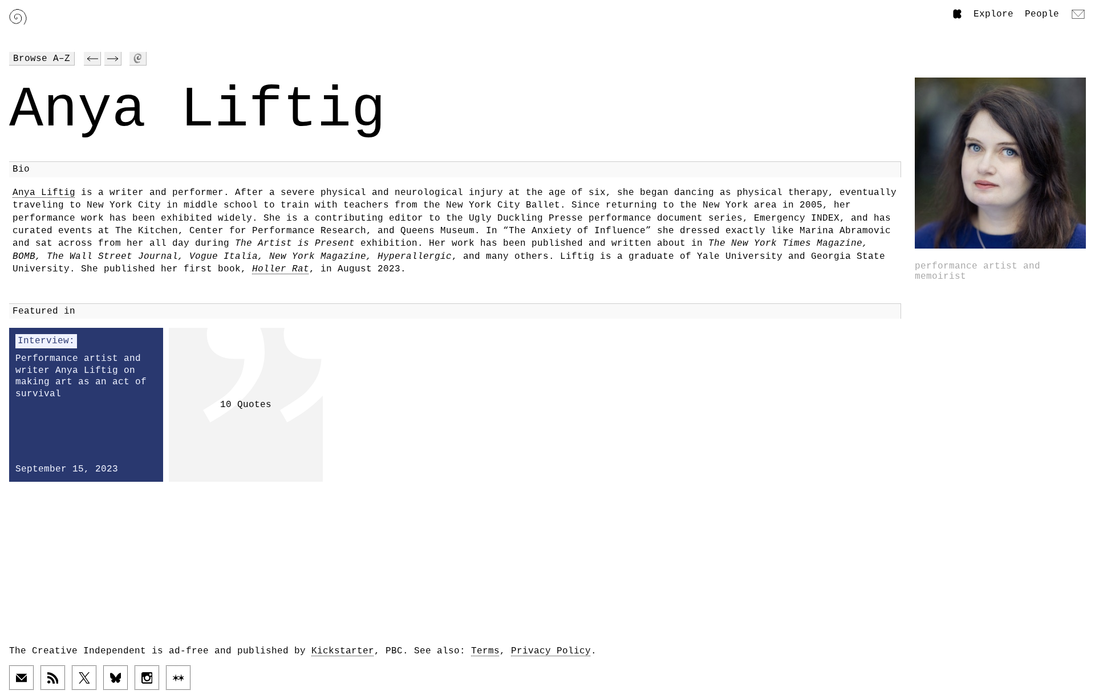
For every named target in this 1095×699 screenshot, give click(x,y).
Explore (993, 14)
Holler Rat (280, 269)
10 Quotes (245, 405)
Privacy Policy (551, 651)
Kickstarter (342, 651)
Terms (485, 651)
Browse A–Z (41, 59)
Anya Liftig (44, 193)
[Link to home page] (18, 17)
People (1042, 14)
